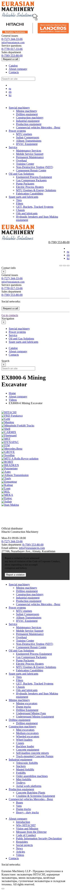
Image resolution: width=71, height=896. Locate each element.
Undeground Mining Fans (31, 713)
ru (10, 88)
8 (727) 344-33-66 (12, 39)
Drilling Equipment (27, 710)
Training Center (25, 163)
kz (10, 95)
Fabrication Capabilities (29, 193)
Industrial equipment (28, 120)
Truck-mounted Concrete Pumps (34, 756)
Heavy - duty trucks (27, 812)
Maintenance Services (28, 150)
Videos (13, 399)
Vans (19, 805)
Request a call (10, 59)
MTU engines (24, 134)
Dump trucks (23, 706)
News (19, 848)
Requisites (22, 841)
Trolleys (20, 782)
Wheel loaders (24, 739)
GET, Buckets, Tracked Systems (34, 206)
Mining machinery (26, 111)
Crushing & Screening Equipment (35, 795)
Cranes (20, 743)
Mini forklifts (23, 779)
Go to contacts (9, 315)
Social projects (24, 845)
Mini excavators (25, 729)
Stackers (21, 766)
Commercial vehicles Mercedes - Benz (38, 127)
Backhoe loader (25, 746)
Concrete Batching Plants (30, 792)
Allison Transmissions (28, 140)
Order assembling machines (32, 776)
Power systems (17, 130)
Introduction (23, 822)
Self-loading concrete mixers (32, 752)
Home (12, 393)
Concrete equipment (27, 749)
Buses (19, 802)
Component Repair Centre (31, 170)
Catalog (13, 65)
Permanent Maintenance (30, 157)
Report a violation (15, 574)
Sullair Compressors (27, 137)
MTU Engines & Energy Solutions (36, 190)
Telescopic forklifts (27, 762)
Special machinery (19, 107)
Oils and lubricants (27, 213)
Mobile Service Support (29, 153)
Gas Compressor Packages (31, 180)
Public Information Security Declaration (39, 838)
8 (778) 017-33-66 (12, 48)
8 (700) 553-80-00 (12, 55)
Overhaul (21, 160)
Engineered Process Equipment (34, 177)
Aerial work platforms (28, 786)
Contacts (14, 72)
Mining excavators (26, 703)
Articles (20, 851)
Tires (19, 200)
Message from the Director (31, 831)
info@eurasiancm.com (13, 42)
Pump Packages (25, 183)
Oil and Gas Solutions (21, 173)
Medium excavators (27, 733)
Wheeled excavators (27, 736)
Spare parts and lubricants (23, 196)
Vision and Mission (27, 828)
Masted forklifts (25, 769)
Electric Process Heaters (30, 186)
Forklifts (21, 772)
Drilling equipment (27, 114)
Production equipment (28, 124)
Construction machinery (30, 117)
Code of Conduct (26, 835)
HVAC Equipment (27, 144)
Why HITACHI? (26, 825)
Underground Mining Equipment (35, 716)
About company (18, 68)
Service (13, 147)
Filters (19, 203)
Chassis (20, 210)
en (10, 91)
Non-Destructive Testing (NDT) (34, 167)
